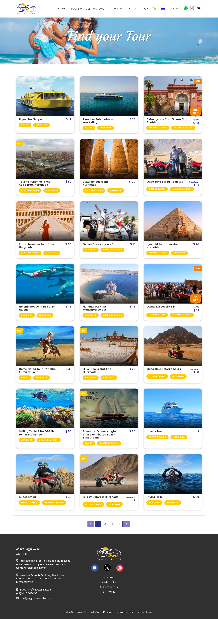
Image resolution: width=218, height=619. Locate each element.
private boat (155, 431)
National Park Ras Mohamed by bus (95, 308)
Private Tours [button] (157, 437)
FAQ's (144, 8)
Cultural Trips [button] (158, 128)
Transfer (117, 8)
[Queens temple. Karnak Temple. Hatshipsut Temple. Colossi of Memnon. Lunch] (109, 159)
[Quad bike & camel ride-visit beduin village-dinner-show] (45, 474)
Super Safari (27, 497)
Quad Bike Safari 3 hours (164, 369)
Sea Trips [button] (90, 250)
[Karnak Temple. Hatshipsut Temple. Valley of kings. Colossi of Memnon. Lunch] (45, 221)
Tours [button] (75, 8)
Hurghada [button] (41, 125)
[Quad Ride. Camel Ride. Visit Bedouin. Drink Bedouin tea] (173, 346)
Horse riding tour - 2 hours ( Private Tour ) (37, 371)
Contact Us (110, 587)
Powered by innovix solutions (134, 612)
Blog (132, 8)
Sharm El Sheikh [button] (183, 128)
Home (61, 8)
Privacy (110, 591)
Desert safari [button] (157, 189)
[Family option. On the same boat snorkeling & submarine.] (109, 96)
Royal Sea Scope (30, 119)
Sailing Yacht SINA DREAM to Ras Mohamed (37, 433)
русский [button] (172, 8)
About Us (110, 582)
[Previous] (90, 524)
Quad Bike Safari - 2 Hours (165, 181)
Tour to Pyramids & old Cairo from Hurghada (35, 183)
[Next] (126, 524)
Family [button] (25, 125)
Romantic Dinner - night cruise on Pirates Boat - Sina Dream (99, 434)
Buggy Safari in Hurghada (100, 497)
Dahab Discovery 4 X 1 (98, 244)
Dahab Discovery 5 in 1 (162, 306)
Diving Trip (154, 497)
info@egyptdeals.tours (35, 598)
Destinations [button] (95, 8)
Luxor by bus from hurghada (95, 183)
